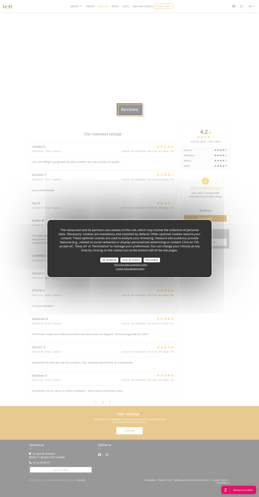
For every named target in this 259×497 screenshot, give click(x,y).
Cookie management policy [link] (130, 268)
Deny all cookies (131, 259)
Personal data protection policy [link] (130, 264)
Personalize (151, 259)
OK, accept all (109, 259)
